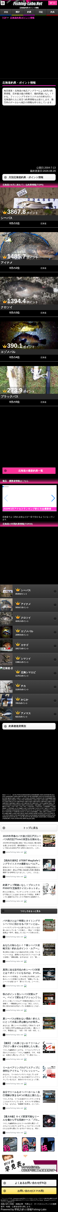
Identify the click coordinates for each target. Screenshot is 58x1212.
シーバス (7, 218)
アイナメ (7, 262)
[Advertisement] (29, 49)
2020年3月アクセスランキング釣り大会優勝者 (27, 508)
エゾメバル (8, 351)
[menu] (3, 3)
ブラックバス (9, 396)
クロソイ (7, 307)
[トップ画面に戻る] (29, 5)
